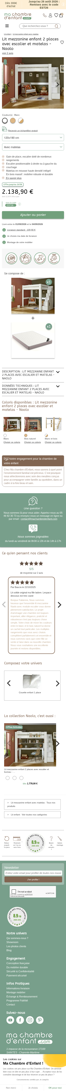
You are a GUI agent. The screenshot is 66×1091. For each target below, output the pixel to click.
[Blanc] (5, 120)
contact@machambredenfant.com (39, 519)
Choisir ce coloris (12, 442)
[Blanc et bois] (20, 120)
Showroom (12, 942)
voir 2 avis (7, 53)
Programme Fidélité (17, 1000)
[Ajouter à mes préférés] (62, 43)
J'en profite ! (33, 879)
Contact (10, 1004)
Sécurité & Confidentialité (20, 971)
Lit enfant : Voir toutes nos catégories (29, 814)
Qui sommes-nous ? (17, 938)
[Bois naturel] (13, 120)
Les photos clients (16, 946)
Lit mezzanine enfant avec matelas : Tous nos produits (31, 804)
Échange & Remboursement (21, 996)
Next (58, 84)
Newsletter (11, 867)
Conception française (18, 963)
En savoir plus (13, 178)
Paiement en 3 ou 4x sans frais (17, 845)
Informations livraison (18, 988)
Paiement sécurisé (16, 975)
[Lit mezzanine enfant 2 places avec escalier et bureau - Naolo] (30, 744)
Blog (9, 950)
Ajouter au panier (33, 215)
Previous (8, 84)
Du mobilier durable (17, 967)
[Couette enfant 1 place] (32, 681)
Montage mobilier (15, 992)
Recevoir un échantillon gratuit (23, 130)
